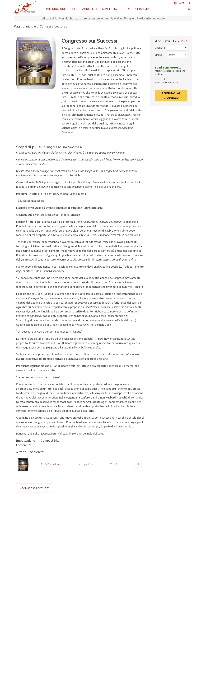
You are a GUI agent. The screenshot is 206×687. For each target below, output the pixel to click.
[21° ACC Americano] (23, 464)
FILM (127, 8)
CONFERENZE (110, 8)
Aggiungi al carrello (171, 95)
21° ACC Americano (51, 464)
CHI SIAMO (142, 8)
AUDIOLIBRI (89, 8)
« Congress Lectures (35, 488)
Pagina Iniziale (25, 26)
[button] (37, 63)
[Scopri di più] (138, 464)
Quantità (160, 48)
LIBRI (74, 8)
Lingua (158, 55)
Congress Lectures (53, 26)
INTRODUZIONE (56, 8)
